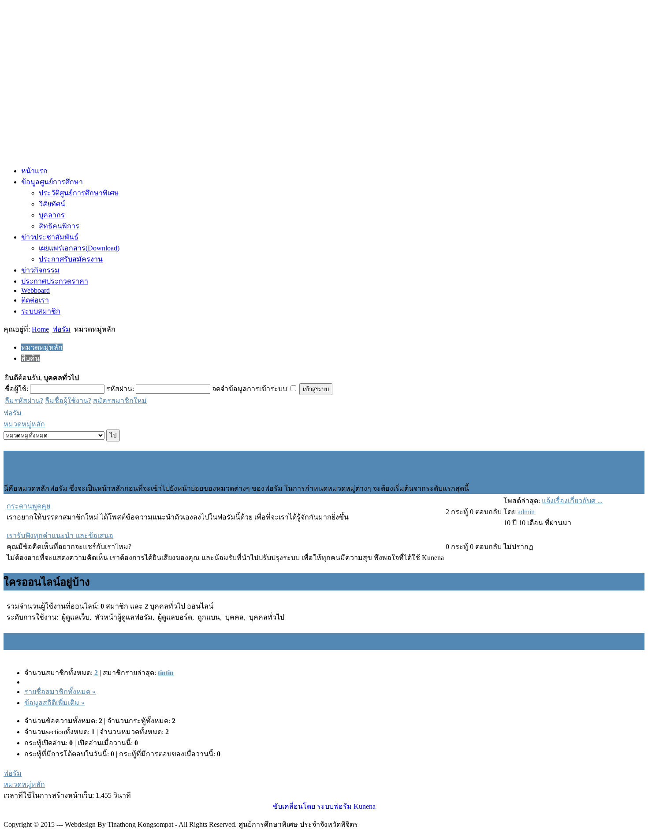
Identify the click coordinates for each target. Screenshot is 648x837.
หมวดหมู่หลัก (24, 424)
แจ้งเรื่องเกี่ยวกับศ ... (572, 500)
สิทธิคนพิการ (59, 226)
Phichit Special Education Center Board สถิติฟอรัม (119, 641)
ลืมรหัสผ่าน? (24, 400)
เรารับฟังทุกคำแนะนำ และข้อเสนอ (60, 535)
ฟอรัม (61, 329)
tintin (166, 672)
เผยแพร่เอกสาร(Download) (79, 248)
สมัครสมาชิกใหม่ (120, 400)
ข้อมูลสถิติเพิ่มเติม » (54, 702)
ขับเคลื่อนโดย (294, 806)
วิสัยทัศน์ (52, 204)
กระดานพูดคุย (28, 506)
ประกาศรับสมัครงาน (71, 259)
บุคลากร (52, 215)
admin (526, 512)
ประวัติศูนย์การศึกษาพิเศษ (79, 193)
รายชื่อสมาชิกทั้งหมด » (60, 691)
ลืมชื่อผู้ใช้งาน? (68, 400)
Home (40, 329)
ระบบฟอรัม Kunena (346, 806)
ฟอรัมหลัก (34, 462)
